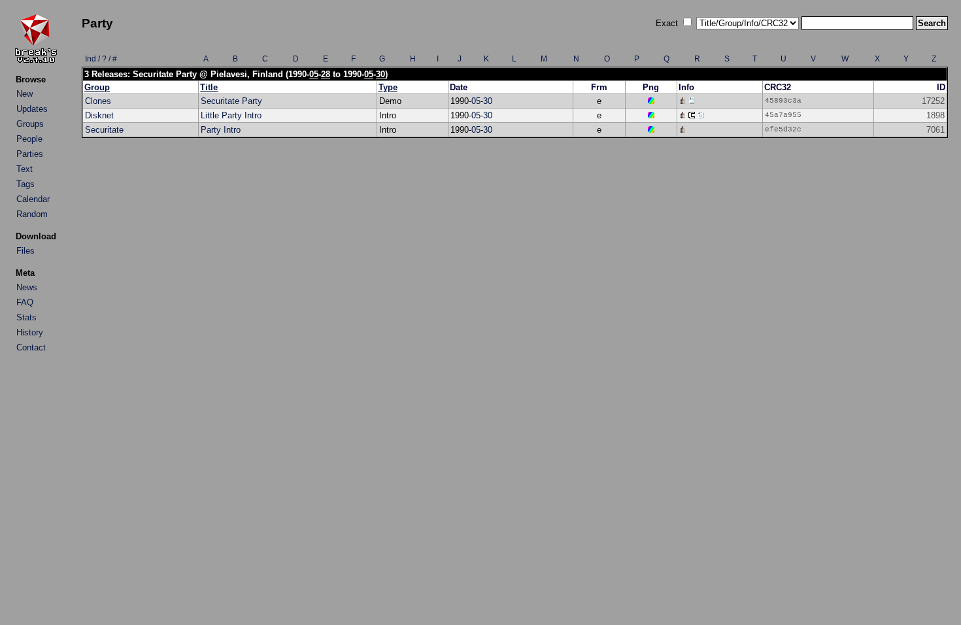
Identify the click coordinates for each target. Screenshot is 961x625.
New (24, 94)
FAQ (24, 302)
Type (388, 87)
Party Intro (221, 130)
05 (313, 74)
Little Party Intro (231, 115)
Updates (32, 109)
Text (24, 169)
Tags (25, 184)
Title (209, 87)
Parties (29, 154)
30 (380, 74)
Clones (98, 101)
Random (32, 214)
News (26, 287)
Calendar (33, 199)
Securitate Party (231, 101)
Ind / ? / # (101, 58)
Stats (26, 317)
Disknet (99, 115)
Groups (30, 124)
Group (97, 87)
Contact (31, 347)
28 (325, 74)
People (29, 139)
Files (25, 251)
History (29, 332)
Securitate (104, 130)
